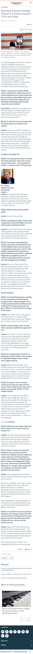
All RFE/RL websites (6, 652)
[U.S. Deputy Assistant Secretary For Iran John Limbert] (7, 183)
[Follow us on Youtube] (2, 631)
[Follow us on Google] (15, 631)
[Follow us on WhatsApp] (2, 635)
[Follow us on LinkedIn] (27, 631)
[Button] (29, 25)
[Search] (30, 652)
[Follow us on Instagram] (11, 631)
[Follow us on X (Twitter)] (19, 631)
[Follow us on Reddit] (6, 631)
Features (4, 7)
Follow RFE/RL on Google (20, 652)
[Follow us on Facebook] (23, 631)
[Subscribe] (6, 635)
